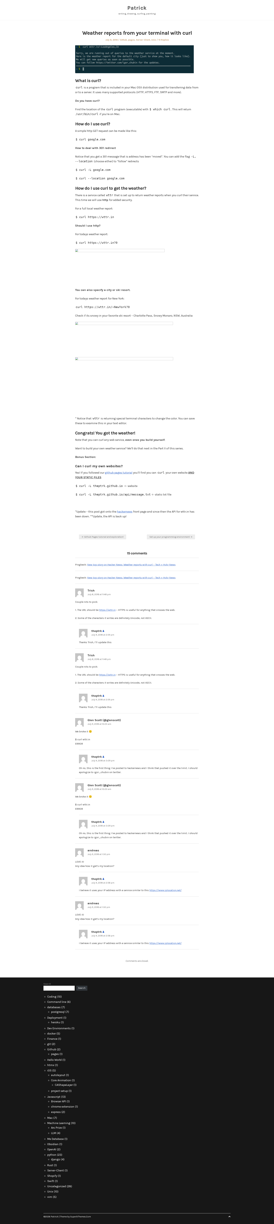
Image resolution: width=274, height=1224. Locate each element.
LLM (53, 1133)
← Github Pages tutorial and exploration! (103, 537)
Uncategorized (56, 1186)
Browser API (58, 1101)
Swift (50, 1181)
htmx (50, 1065)
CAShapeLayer (64, 1085)
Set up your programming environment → (171, 537)
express (56, 1112)
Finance (52, 1039)
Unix (153, 40)
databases (54, 1007)
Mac (50, 1118)
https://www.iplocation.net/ (165, 890)
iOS (49, 1070)
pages (131, 40)
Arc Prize (56, 1127)
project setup (59, 1091)
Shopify (52, 1176)
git (49, 1044)
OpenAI (51, 1149)
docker (51, 1033)
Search (47, 984)
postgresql (58, 1012)
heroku (55, 1022)
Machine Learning (58, 1123)
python (51, 1155)
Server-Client (143, 40)
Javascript (53, 1097)
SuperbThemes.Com (80, 1216)
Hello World (54, 1060)
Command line (56, 1002)
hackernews (124, 511)
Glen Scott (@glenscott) (104, 720)
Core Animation (61, 1080)
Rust (50, 1165)
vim (49, 1197)
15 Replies (163, 40)
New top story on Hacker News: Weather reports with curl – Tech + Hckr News (131, 564)
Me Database (55, 1139)
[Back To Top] (229, 1216)
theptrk (96, 631)
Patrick (137, 8)
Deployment (55, 1017)
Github (123, 40)
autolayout (58, 1075)
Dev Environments (59, 1028)
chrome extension (62, 1106)
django (55, 1159)
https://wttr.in (107, 609)
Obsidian (53, 1144)
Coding (51, 996)
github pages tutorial (118, 472)
